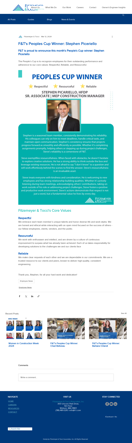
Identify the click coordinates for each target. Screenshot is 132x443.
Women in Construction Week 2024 (24, 344)
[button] (123, 15)
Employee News (26, 281)
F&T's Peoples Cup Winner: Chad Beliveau (64, 344)
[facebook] (107, 404)
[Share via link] (38, 296)
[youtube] (111, 404)
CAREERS (12, 405)
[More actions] (112, 36)
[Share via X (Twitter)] (26, 296)
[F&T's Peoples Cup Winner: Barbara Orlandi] (108, 328)
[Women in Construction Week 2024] (24, 328)
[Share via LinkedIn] (32, 296)
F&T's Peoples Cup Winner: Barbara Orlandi (106, 344)
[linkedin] (115, 404)
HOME (11, 401)
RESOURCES (13, 408)
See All (124, 313)
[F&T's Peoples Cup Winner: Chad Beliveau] (66, 328)
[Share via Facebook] (19, 296)
